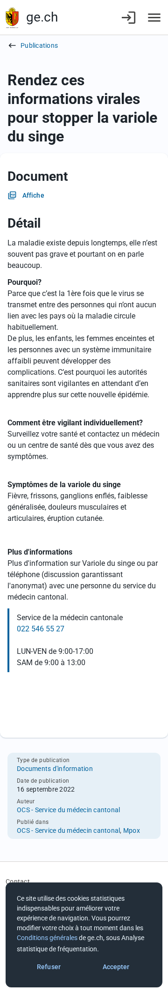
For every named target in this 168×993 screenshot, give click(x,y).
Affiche (33, 195)
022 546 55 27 (40, 628)
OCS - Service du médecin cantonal (68, 810)
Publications (39, 45)
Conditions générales (47, 937)
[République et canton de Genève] (12, 17)
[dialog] (84, 934)
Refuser (49, 967)
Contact (18, 881)
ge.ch (42, 17)
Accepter (116, 967)
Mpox (131, 830)
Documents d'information (55, 768)
